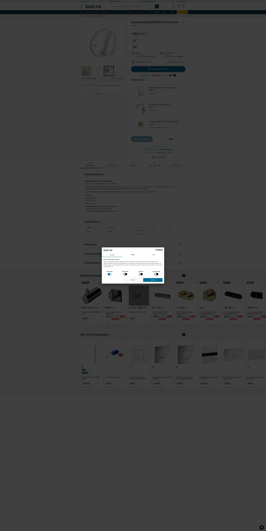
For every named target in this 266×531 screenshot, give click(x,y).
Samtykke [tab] (112, 254)
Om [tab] (154, 254)
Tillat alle (153, 280)
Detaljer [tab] (133, 254)
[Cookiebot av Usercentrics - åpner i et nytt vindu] (157, 250)
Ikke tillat (133, 280)
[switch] (125, 274)
